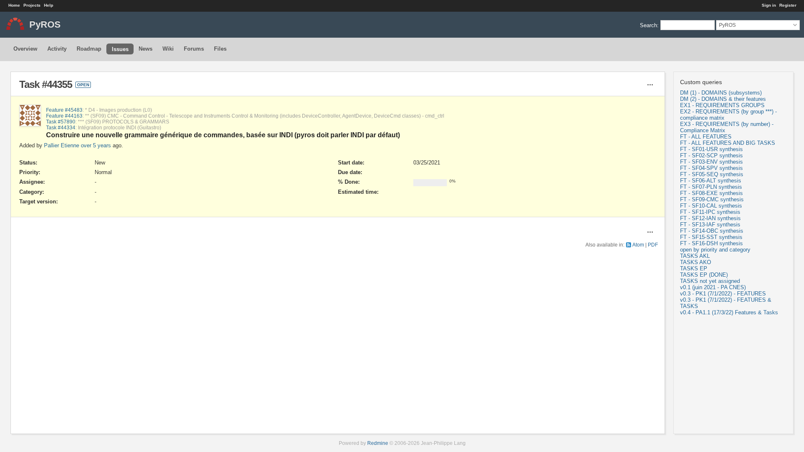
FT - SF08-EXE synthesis (711, 193)
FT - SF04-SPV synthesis (711, 168)
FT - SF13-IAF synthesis (710, 224)
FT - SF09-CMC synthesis (712, 199)
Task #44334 (60, 127)
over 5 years (96, 145)
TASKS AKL (695, 256)
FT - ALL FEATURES (706, 137)
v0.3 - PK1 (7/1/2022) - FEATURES (723, 293)
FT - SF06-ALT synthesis (710, 180)
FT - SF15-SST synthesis (711, 237)
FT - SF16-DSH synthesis (711, 243)
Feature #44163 (64, 115)
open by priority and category (715, 250)
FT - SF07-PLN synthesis (711, 187)
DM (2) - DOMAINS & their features (723, 99)
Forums (194, 49)
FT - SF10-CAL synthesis (711, 206)
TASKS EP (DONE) (704, 275)
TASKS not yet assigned (710, 281)
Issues (120, 49)
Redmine (377, 443)
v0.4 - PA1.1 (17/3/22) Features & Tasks (729, 312)
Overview (25, 49)
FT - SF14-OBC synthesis (711, 231)
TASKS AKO (695, 262)
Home (14, 5)
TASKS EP (693, 268)
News (145, 49)
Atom (638, 244)
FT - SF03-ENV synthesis (711, 162)
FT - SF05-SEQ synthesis (711, 174)
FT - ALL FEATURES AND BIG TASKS (727, 143)
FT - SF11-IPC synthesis (710, 212)
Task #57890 (60, 121)
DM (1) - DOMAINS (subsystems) (721, 93)
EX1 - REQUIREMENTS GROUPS (722, 105)
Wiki (168, 49)
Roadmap (89, 49)
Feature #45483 (64, 110)
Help (48, 5)
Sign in (769, 5)
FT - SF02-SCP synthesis (711, 155)
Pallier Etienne (61, 145)
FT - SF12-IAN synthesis (710, 218)
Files (220, 49)
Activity (57, 49)
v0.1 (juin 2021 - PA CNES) (713, 287)
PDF (653, 244)
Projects (32, 5)
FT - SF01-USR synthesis (711, 149)
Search (648, 25)
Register (787, 5)
